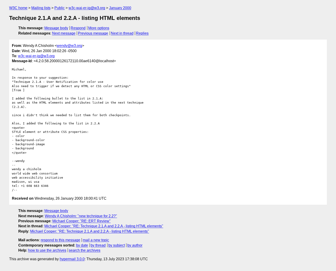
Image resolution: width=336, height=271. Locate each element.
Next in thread (122, 33)
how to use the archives (47, 250)
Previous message (93, 33)
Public (59, 8)
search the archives (84, 250)
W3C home (18, 8)
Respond (78, 28)
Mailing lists (41, 8)
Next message (63, 33)
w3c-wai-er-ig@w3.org (87, 8)
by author (134, 245)
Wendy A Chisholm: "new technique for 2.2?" (81, 216)
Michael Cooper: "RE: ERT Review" (81, 221)
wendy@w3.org (69, 46)
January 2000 (120, 8)
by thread (98, 245)
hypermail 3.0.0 (72, 259)
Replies (142, 33)
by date (82, 245)
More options (98, 28)
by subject (116, 245)
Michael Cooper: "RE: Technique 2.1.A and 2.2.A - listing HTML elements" (103, 226)
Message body (56, 28)
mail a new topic (96, 240)
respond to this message (60, 240)
